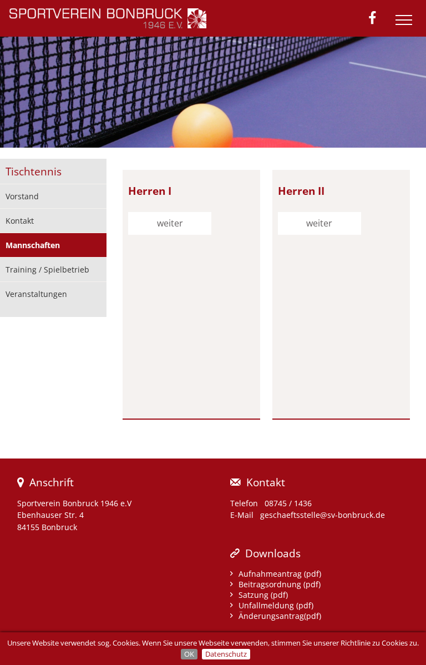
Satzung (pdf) (263, 595)
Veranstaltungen (36, 294)
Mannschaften (33, 245)
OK (189, 654)
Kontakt (20, 220)
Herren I (149, 191)
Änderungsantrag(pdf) (280, 616)
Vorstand (22, 196)
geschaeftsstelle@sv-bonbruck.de (322, 515)
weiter (170, 223)
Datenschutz (226, 654)
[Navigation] (406, 24)
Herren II (301, 191)
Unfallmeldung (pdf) (276, 605)
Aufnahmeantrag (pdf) (280, 573)
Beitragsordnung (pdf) (280, 584)
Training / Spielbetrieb (47, 269)
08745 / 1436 (288, 503)
